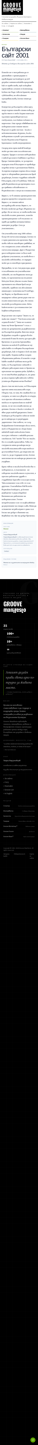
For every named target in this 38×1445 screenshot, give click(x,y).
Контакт (27, 24)
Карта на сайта (16, 24)
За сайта (5, 24)
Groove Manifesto (12, 8)
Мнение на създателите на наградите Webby (18, 563)
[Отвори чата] (32, 1439)
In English (11, 26)
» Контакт (8, 786)
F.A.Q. (3, 26)
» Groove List (8, 789)
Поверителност (19, 854)
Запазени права (6, 855)
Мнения (4, 45)
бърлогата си (7, 543)
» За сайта (7, 778)
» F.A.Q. (6, 782)
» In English (7, 793)
